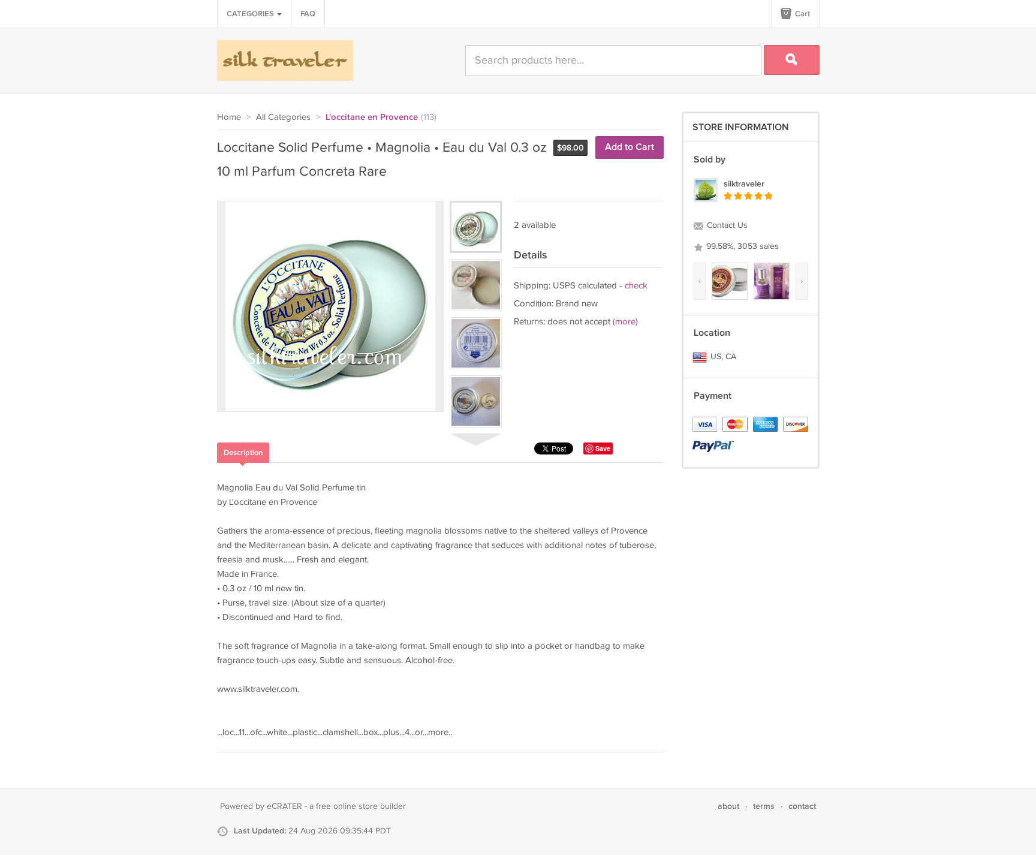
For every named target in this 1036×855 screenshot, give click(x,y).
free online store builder (361, 806)
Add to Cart (629, 147)
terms (764, 806)
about (728, 806)
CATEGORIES (251, 14)
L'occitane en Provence (372, 117)
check (636, 286)
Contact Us (726, 225)
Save (602, 448)
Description (243, 452)
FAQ (307, 14)
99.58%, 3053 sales (741, 246)
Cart (801, 14)
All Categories (283, 117)
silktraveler (744, 184)
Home (229, 117)
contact (802, 806)
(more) (625, 322)
